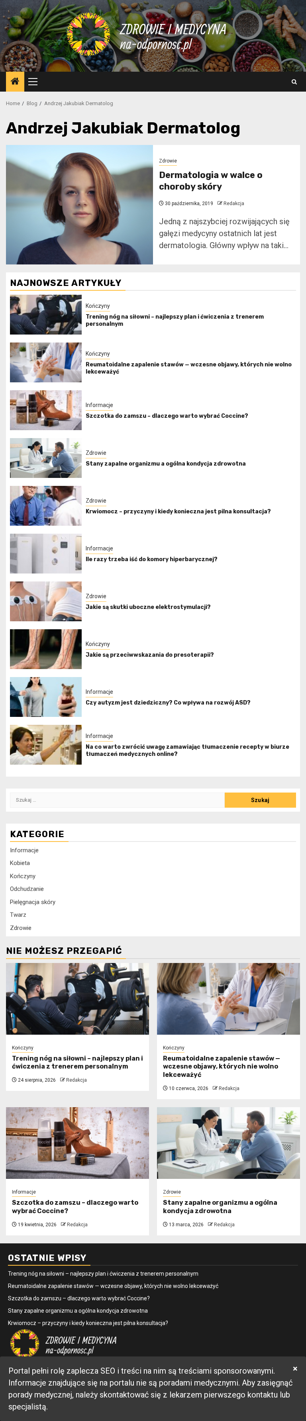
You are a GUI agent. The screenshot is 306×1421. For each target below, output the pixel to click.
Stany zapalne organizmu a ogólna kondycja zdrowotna (166, 463)
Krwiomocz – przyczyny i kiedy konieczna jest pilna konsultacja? (178, 511)
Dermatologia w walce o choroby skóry (211, 181)
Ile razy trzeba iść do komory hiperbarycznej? (152, 559)
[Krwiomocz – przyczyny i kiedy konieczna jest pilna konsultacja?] (46, 506)
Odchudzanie (27, 889)
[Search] (294, 82)
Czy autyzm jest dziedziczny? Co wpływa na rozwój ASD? (168, 702)
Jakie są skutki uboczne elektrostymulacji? (148, 607)
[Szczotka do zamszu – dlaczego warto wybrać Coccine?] (46, 410)
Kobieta (20, 863)
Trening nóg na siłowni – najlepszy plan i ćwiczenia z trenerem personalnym (77, 1063)
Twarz (18, 914)
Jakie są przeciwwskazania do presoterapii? (150, 655)
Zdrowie (168, 161)
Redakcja (234, 203)
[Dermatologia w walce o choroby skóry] (79, 204)
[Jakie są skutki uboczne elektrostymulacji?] (46, 601)
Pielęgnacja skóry (32, 902)
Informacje (99, 405)
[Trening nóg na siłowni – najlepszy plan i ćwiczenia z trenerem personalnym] (46, 315)
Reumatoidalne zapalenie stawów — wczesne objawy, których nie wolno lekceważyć (221, 1067)
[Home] (15, 82)
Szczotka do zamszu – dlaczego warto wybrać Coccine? (167, 416)
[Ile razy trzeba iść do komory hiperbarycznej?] (46, 553)
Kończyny (98, 306)
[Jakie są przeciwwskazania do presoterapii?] (46, 649)
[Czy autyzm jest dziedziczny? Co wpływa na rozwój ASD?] (46, 697)
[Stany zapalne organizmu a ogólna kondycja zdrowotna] (46, 458)
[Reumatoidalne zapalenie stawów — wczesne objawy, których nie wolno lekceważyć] (46, 362)
